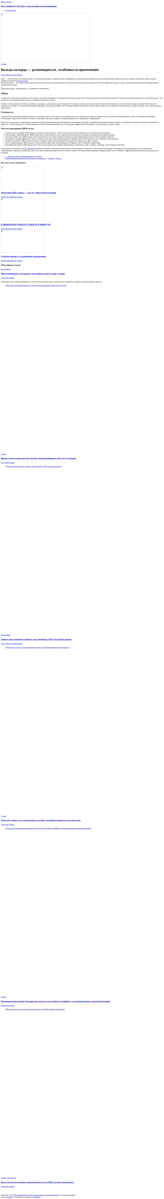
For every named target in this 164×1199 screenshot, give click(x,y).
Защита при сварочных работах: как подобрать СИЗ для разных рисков (36, 639)
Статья (3, 64)
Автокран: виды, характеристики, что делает (23, 156)
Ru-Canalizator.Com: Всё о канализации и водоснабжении (29, 6)
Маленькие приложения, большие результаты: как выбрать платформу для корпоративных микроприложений (55, 1001)
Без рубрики (5, 269)
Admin (19, 75)
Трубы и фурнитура (8, 1178)
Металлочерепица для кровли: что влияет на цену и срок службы (33, 273)
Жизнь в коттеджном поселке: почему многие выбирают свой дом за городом (38, 458)
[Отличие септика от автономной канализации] (22, 252)
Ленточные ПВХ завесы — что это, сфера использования (28, 192)
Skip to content (6, 2)
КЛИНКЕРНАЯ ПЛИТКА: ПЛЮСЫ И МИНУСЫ (25, 224)
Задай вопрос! (10, 10)
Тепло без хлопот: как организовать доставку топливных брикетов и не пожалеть (41, 820)
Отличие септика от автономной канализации (23, 256)
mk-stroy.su (32, 149)
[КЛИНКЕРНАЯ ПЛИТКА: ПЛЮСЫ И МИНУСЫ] (22, 220)
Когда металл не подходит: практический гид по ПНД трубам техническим (37, 1182)
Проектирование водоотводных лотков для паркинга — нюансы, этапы (33, 158)
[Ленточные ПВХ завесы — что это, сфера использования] (22, 188)
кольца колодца (22, 81)
